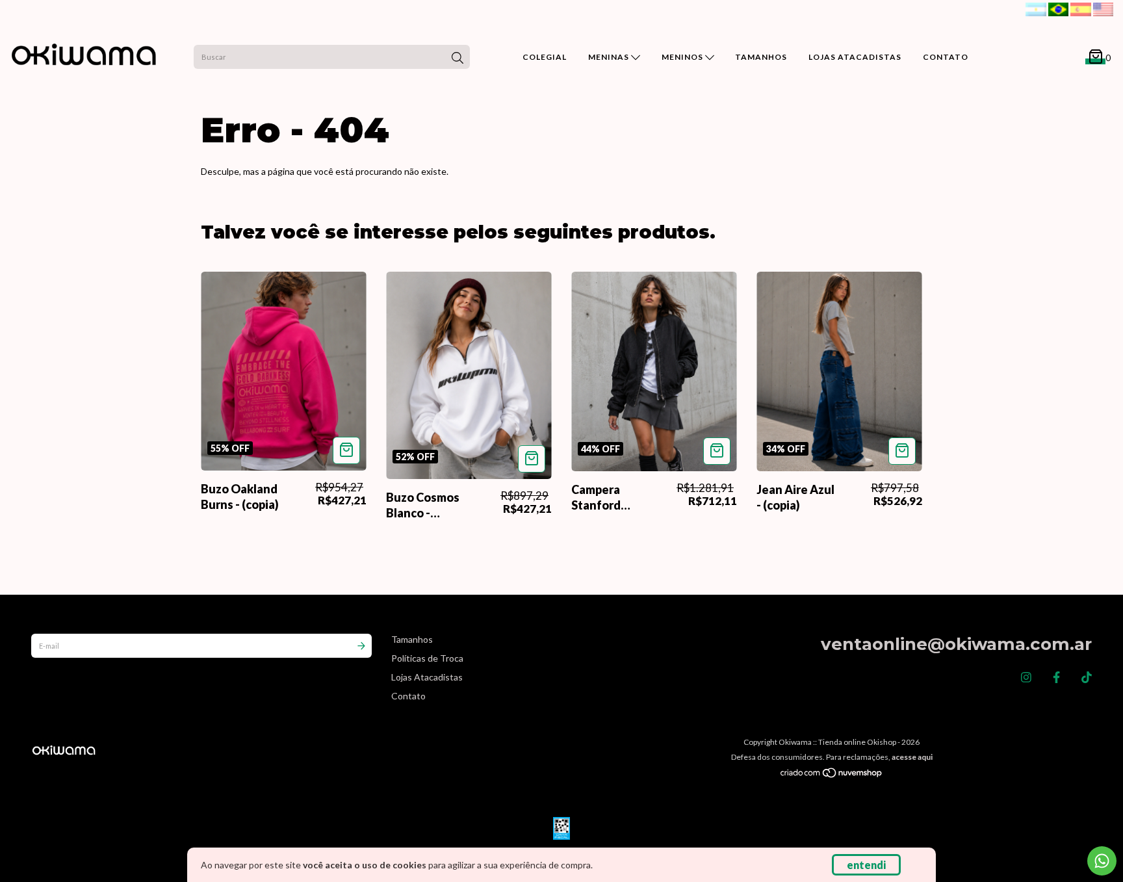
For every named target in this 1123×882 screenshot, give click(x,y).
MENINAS (609, 57)
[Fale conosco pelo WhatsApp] (1102, 861)
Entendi (866, 865)
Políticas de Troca (427, 658)
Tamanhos (412, 639)
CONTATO (945, 57)
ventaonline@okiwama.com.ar (956, 644)
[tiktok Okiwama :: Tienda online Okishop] (1086, 677)
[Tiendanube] (832, 775)
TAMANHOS (761, 57)
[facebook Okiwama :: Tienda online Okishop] (1056, 677)
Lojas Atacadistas (427, 676)
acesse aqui (912, 757)
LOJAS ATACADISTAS (854, 57)
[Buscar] (457, 58)
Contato (408, 695)
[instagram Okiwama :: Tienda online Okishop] (1026, 677)
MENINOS (683, 57)
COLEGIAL (545, 57)
